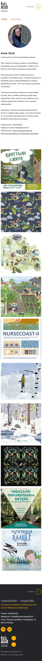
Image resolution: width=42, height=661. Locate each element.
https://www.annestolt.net (22, 131)
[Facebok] (3, 629)
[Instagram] (9, 629)
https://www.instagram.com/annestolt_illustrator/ (20, 134)
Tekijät (4, 19)
